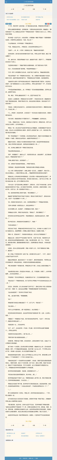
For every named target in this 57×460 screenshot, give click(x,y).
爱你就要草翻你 (24, 436)
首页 (20, 458)
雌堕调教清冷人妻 (11, 433)
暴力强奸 (9, 436)
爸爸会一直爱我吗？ (40, 436)
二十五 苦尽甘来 (28, 2)
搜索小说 (31, 458)
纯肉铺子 (23, 433)
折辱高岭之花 (39, 433)
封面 (34, 425)
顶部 (37, 458)
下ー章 (44, 425)
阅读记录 (25, 458)
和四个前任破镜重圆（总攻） (13, 19)
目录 (23, 425)
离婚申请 (38, 19)
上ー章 (12, 425)
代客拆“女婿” (24, 19)
